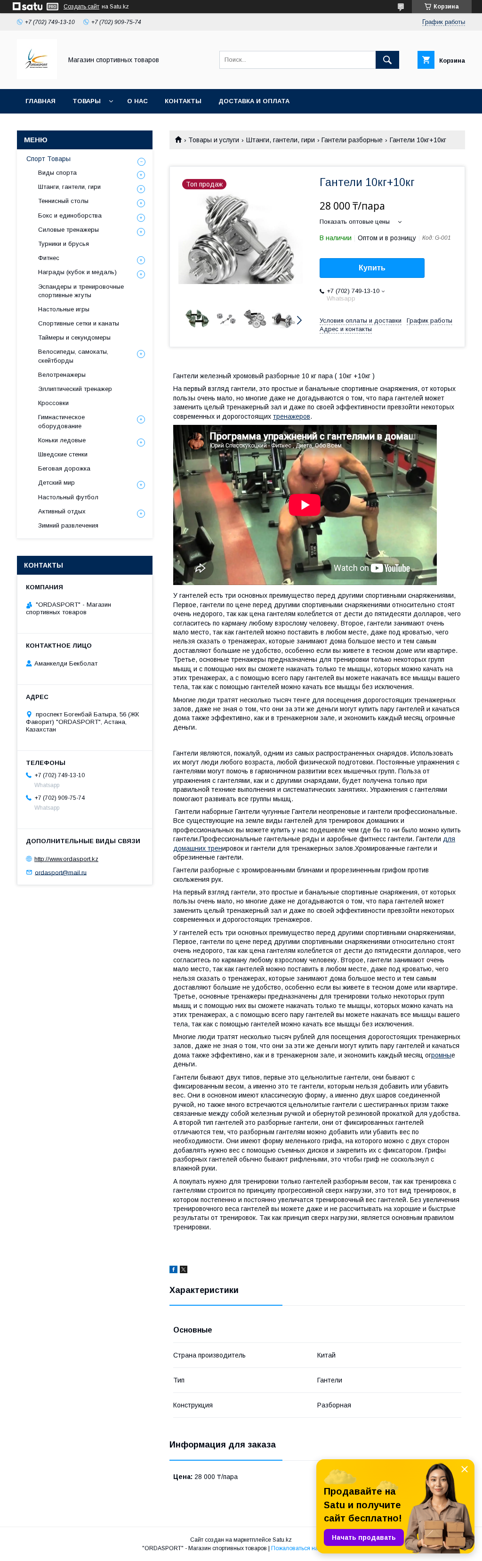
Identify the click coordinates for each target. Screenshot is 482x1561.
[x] (183, 1271)
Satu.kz (282, 1540)
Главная (40, 101)
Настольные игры (63, 309)
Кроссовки (53, 403)
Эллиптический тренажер (75, 388)
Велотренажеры (62, 374)
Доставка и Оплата (253, 101)
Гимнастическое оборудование (61, 421)
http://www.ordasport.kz (66, 858)
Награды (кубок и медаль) (77, 272)
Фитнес (48, 257)
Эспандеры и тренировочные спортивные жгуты (81, 291)
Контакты (183, 101)
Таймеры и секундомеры (74, 337)
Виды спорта (57, 172)
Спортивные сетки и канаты (78, 323)
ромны (441, 1055)
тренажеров (291, 416)
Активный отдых (62, 511)
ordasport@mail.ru (61, 872)
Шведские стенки (63, 454)
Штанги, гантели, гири (280, 140)
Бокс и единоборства (70, 215)
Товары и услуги (213, 140)
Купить (372, 268)
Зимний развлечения (68, 525)
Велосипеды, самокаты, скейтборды (73, 356)
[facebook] (173, 1271)
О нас (137, 101)
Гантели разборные (352, 140)
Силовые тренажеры (68, 229)
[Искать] (387, 60)
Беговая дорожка (64, 468)
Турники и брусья (63, 243)
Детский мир (56, 482)
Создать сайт (81, 6)
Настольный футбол (68, 497)
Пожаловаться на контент (305, 1548)
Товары (86, 101)
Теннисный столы (63, 200)
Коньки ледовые (62, 440)
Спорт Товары (48, 159)
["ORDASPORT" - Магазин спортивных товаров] (37, 77)
